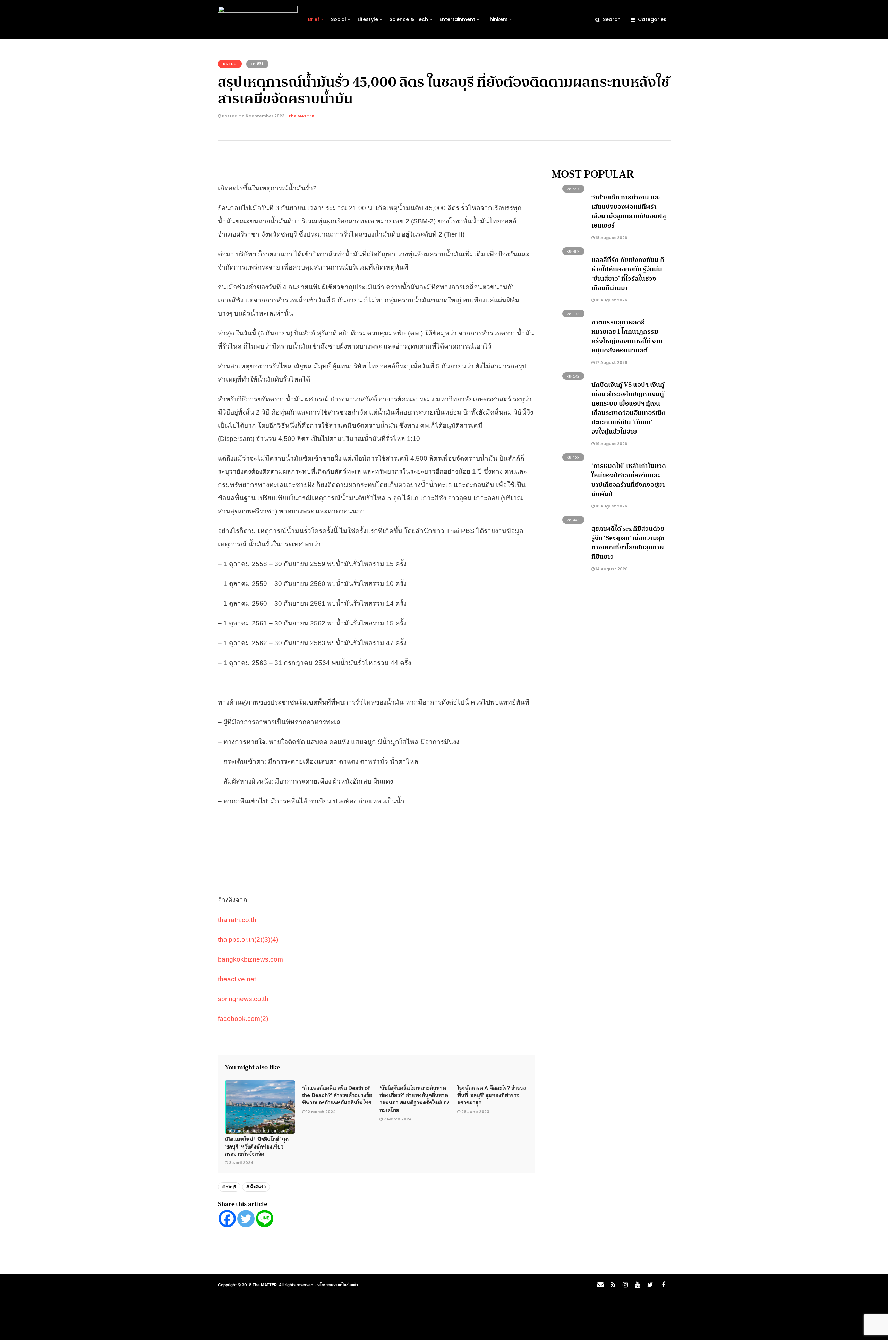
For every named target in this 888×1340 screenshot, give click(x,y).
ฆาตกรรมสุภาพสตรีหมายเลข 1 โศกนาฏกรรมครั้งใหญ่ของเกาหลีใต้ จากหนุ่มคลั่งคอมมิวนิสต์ (627, 336)
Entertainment (457, 19)
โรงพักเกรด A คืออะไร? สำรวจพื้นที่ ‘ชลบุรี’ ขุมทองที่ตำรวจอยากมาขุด (491, 1095)
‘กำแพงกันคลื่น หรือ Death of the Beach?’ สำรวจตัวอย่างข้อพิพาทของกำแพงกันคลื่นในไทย (337, 1095)
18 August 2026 (611, 237)
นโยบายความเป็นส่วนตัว (337, 1284)
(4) (274, 939)
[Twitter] (246, 1218)
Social (338, 19)
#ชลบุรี (229, 1186)
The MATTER (301, 116)
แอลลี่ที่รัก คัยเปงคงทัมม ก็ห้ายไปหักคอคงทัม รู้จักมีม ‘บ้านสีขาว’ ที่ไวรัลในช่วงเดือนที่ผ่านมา (627, 273)
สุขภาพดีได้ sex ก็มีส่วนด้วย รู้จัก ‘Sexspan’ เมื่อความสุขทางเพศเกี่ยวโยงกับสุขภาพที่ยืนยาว (628, 542)
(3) (266, 939)
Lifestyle (368, 19)
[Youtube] (637, 1284)
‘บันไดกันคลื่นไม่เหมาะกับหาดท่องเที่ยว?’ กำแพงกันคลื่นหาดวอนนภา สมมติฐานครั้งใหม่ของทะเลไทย (414, 1098)
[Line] (264, 1218)
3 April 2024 (241, 1163)
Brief (313, 19)
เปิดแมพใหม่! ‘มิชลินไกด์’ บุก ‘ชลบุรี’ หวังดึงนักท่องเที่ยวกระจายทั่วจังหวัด (257, 1146)
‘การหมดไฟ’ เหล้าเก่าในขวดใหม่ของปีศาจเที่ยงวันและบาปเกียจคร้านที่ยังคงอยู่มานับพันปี (628, 480)
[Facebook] (227, 1218)
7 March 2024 (398, 1119)
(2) (258, 939)
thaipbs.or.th (236, 939)
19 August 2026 (611, 443)
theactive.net (237, 979)
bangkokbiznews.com (250, 959)
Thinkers (497, 19)
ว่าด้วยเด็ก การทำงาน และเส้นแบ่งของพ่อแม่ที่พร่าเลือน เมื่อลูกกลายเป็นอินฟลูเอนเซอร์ (628, 211)
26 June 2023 (475, 1112)
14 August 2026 (611, 569)
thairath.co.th (237, 919)
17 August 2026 (611, 362)
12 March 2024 (321, 1112)
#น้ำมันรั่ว (256, 1186)
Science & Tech (409, 19)
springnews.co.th (243, 998)
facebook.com (239, 1018)
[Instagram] (625, 1284)
